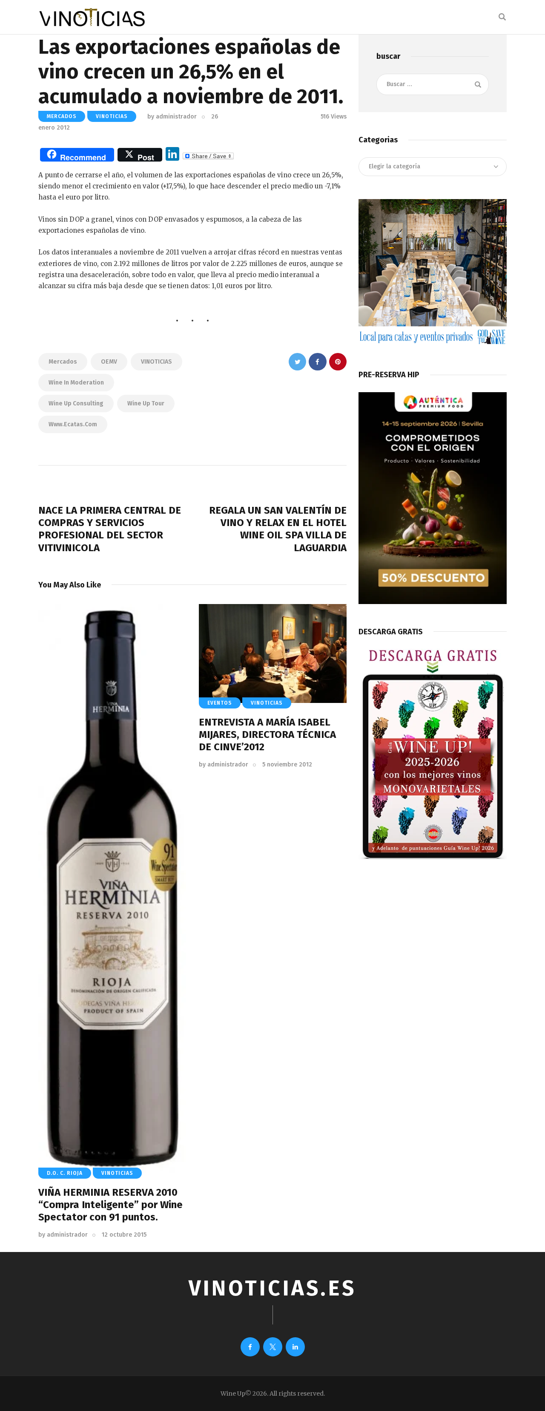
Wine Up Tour (145, 403)
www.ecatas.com (73, 424)
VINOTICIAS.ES (272, 1288)
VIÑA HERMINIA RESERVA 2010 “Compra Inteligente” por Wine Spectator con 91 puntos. (110, 1204)
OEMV (109, 361)
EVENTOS (219, 703)
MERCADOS (62, 116)
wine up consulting (76, 403)
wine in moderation (76, 382)
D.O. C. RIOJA (65, 1173)
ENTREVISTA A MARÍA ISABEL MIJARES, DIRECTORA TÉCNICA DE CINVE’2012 (267, 734)
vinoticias (112, 116)
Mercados (63, 361)
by (172, 116)
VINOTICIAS (156, 361)
